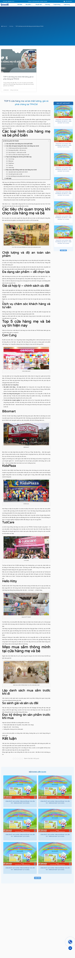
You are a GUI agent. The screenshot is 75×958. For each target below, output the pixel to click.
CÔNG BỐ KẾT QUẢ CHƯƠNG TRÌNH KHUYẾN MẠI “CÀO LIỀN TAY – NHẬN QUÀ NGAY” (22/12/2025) (63, 193)
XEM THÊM (63, 250)
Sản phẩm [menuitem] (28, 4)
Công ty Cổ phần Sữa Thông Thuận (37, 1)
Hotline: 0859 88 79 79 (8, 1)
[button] (68, 1)
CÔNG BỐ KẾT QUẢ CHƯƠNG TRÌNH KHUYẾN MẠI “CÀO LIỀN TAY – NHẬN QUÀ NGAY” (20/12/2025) (63, 242)
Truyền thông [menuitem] (56, 4)
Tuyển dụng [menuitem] (67, 4)
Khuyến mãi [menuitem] (39, 4)
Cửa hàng (11, 26)
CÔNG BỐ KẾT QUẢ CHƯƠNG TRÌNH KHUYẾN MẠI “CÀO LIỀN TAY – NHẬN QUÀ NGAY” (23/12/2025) (63, 169)
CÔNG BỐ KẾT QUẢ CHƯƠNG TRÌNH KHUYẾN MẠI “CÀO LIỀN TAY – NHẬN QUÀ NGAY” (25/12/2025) (63, 121)
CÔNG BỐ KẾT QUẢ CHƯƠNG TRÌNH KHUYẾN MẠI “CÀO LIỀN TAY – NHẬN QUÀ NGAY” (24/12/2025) (63, 145)
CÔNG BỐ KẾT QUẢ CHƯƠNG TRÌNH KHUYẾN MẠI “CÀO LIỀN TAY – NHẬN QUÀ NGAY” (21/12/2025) (63, 217)
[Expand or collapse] (48, 141)
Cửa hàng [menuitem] (47, 4)
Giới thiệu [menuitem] (19, 4)
